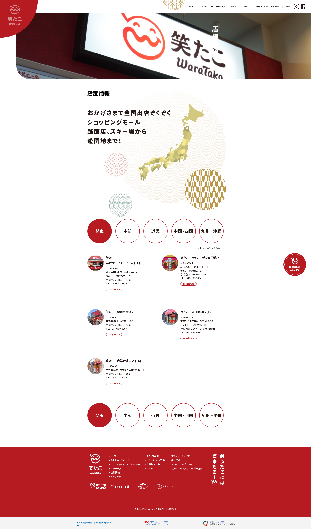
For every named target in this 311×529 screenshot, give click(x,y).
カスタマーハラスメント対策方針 (188, 468)
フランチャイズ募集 (155, 460)
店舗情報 (115, 472)
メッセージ (116, 476)
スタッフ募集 (152, 456)
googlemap (114, 289)
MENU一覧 (116, 468)
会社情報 (175, 460)
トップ (113, 456)
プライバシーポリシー (182, 464)
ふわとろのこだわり (120, 460)
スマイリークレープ (180, 456)
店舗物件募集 (153, 464)
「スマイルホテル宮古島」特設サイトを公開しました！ (158, 523)
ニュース (150, 468)
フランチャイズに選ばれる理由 (125, 464)
